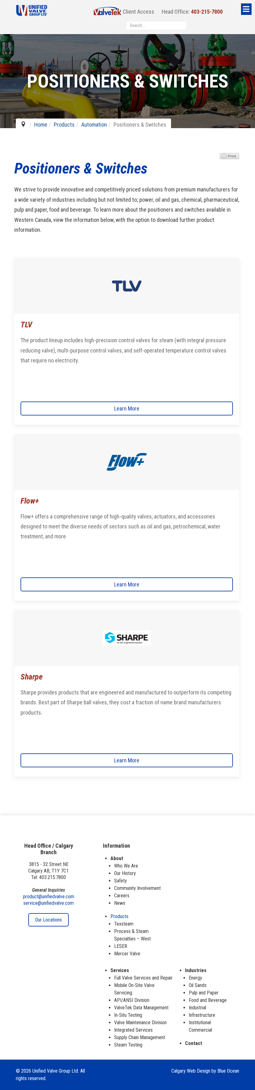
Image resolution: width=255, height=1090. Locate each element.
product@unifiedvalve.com (48, 896)
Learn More (126, 408)
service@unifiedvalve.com (48, 903)
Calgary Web (183, 1071)
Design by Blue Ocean (218, 1071)
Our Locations (48, 920)
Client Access (138, 11)
